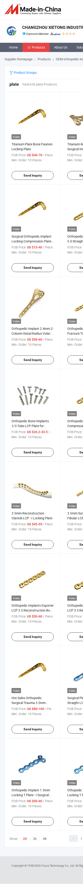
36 (35, 838)
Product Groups (25, 72)
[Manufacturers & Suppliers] (34, 9)
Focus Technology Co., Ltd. (58, 865)
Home (13, 47)
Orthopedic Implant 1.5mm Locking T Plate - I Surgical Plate (31, 795)
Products (38, 47)
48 (45, 838)
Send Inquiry (33, 175)
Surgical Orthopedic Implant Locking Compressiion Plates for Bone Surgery (32, 241)
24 (25, 839)
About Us (60, 47)
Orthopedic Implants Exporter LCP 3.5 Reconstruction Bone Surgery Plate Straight (33, 610)
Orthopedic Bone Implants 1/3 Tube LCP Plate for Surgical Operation (30, 426)
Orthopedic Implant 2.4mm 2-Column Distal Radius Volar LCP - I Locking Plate (32, 333)
